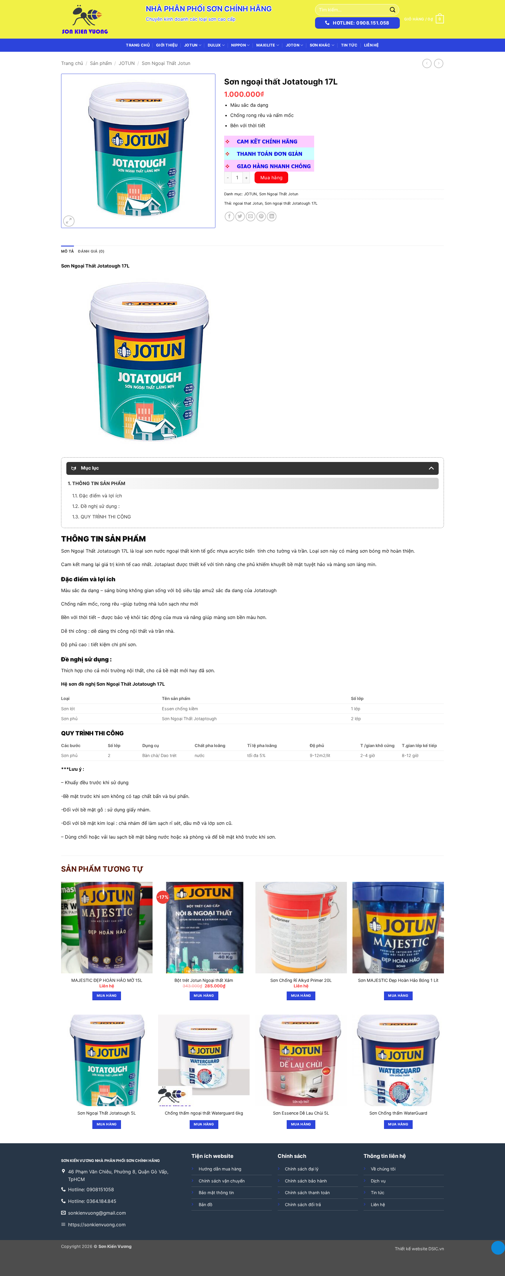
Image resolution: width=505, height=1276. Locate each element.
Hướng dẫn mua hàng (220, 1168)
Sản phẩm (101, 63)
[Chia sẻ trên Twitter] (240, 216)
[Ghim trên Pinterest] (261, 216)
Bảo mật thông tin (216, 1192)
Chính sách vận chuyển (222, 1180)
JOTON (292, 45)
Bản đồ (205, 1204)
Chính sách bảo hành (306, 1180)
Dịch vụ (378, 1180)
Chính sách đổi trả (303, 1204)
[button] (424, 19)
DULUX (214, 45)
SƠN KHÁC (320, 45)
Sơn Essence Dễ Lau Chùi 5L (301, 1113)
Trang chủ (137, 45)
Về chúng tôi (383, 1168)
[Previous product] (438, 63)
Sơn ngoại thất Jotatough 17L (291, 203)
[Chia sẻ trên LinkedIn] (271, 216)
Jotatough (144, 684)
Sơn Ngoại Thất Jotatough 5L (106, 1113)
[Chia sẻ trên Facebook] (229, 216)
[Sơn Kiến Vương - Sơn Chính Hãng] (90, 19)
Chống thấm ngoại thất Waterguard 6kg (204, 1113)
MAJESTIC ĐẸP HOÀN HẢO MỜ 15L (106, 980)
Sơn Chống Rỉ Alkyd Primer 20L (301, 980)
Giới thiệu (167, 45)
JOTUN (190, 45)
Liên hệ (371, 45)
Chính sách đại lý (302, 1168)
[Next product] (426, 63)
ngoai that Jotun (247, 203)
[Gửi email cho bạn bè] (250, 216)
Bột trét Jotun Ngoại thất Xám (203, 980)
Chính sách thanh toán (307, 1192)
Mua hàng (271, 177)
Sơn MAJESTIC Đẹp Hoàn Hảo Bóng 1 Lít (398, 980)
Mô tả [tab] (67, 251)
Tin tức (349, 45)
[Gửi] (393, 9)
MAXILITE (265, 45)
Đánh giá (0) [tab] (91, 251)
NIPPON (238, 45)
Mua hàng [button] (107, 996)
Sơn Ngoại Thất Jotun (166, 63)
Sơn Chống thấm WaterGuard (398, 1113)
